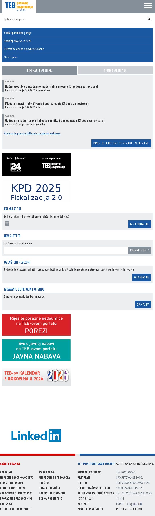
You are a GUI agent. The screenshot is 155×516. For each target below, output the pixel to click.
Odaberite (141, 277)
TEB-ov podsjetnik (50, 498)
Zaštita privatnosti (90, 509)
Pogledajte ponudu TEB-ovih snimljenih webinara (32, 133)
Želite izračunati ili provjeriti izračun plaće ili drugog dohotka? (36, 216)
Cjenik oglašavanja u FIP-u (94, 488)
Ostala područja (49, 488)
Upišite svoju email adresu (18, 243)
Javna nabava (46, 472)
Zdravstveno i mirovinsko (16, 493)
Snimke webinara (115, 70)
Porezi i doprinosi (11, 482)
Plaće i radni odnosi (12, 488)
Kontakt (83, 503)
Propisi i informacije (52, 493)
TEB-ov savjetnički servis (137, 464)
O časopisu (10, 57)
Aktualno (6, 472)
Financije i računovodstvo (17, 477)
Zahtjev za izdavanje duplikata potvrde (24, 296)
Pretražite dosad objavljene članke (24, 49)
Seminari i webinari (40, 70)
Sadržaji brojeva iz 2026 (17, 41)
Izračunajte (139, 224)
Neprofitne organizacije (15, 509)
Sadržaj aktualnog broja (17, 33)
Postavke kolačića (129, 509)
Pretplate (84, 477)
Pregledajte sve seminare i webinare (121, 143)
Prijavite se (138, 250)
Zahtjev (143, 304)
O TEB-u (82, 482)
